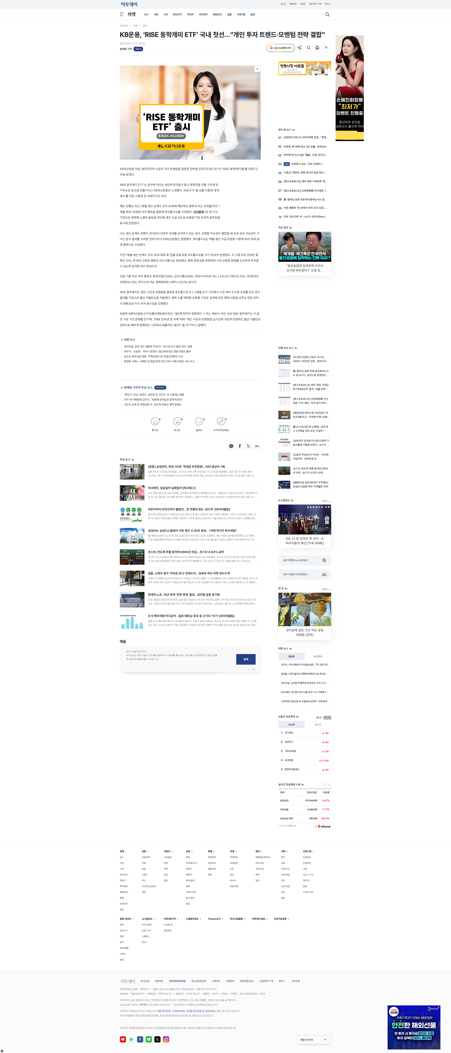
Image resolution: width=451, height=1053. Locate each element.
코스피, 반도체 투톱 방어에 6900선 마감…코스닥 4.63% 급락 (186, 552)
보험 (144, 869)
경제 (210, 851)
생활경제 (212, 869)
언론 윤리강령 (164, 1011)
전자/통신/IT (191, 863)
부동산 (167, 851)
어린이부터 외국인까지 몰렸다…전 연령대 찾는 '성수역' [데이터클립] (189, 509)
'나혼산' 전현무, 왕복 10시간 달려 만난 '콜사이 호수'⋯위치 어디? (317, 172)
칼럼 (305, 886)
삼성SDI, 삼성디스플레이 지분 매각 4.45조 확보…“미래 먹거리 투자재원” (192, 530)
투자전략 (203, 14)
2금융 (144, 874)
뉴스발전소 (147, 918)
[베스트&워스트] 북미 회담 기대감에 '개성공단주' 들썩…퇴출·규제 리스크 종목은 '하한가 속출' (311, 389)
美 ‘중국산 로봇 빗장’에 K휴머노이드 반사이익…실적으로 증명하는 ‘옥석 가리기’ (325, 199)
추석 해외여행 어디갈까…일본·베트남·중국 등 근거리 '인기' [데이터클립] (191, 616)
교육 (283, 863)
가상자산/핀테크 (149, 886)
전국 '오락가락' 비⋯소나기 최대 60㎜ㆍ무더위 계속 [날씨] (315, 216)
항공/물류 (190, 880)
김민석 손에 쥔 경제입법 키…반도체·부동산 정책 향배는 (152, 404)
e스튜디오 (168, 924)
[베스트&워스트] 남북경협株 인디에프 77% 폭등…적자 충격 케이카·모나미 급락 (325, 190)
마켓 (131, 14)
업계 (166, 863)
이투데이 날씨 (258, 918)
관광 (122, 924)
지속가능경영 (280, 918)
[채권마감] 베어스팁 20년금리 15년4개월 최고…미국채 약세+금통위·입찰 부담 (310, 417)
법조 (283, 857)
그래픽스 (146, 936)
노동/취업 (285, 874)
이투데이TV (170, 918)
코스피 (291, 724)
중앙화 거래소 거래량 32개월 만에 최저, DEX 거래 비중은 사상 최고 (159, 361)
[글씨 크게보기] (326, 48)
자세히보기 (160, 387)
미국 (232, 869)
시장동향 (168, 857)
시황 (156, 14)
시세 (165, 14)
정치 (257, 851)
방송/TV (124, 930)
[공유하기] (300, 48)
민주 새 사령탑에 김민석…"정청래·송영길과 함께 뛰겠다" (153, 399)
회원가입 (292, 4)
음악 (122, 942)
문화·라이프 (125, 918)
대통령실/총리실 (262, 857)
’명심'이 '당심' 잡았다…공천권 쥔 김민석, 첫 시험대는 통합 (154, 394)
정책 (166, 869)
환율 (229, 14)
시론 (305, 869)
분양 (166, 874)
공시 (146, 14)
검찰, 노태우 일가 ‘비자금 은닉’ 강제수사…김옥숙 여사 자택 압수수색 (189, 573)
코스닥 (318, 724)
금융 (144, 851)
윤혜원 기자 (126, 49)
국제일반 (234, 863)
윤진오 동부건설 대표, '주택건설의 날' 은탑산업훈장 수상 (153, 356)
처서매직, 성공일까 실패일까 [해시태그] (172, 488)
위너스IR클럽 (236, 918)
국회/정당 (259, 863)
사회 (283, 851)
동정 (283, 892)
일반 (253, 14)
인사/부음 (285, 886)
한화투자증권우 (292, 769)
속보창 (302, 4)
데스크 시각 (308, 874)
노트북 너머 (308, 892)
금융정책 (146, 857)
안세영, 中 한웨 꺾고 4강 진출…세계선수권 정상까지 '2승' (314, 146)
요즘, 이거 (146, 930)
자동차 (189, 869)
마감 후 (306, 880)
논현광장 (307, 863)
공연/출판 (124, 948)
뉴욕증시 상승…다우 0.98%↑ (304, 164)
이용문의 (230, 981)
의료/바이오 (191, 892)
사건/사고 (285, 869)
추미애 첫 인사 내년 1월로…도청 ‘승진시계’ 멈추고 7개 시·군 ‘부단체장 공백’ (323, 155)
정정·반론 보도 (247, 981)
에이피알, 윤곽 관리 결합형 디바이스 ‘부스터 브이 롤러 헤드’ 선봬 (158, 346)
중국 (232, 874)
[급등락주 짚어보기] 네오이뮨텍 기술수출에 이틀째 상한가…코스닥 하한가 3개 (311, 445)
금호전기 (289, 741)
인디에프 (289, 732)
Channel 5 (214, 918)
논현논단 (307, 857)
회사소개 (145, 981)
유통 (188, 886)
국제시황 (241, 14)
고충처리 (216, 981)
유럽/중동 (234, 886)
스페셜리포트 (192, 918)
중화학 (189, 874)
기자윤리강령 (178, 1011)
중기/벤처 (190, 898)
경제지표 (212, 863)
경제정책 (212, 857)
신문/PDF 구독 (315, 4)
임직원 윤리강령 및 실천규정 (200, 1011)
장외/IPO (177, 14)
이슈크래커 (147, 924)
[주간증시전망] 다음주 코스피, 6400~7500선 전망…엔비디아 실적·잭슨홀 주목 (311, 361)
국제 (232, 851)
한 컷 (144, 942)
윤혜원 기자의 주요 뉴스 (138, 387)
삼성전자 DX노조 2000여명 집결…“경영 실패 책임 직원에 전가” (317, 137)
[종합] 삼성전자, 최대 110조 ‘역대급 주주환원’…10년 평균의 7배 (186, 466)
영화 (122, 936)
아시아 (233, 880)
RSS (327, 4)
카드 (144, 880)
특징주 (190, 14)
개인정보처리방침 (177, 981)
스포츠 (123, 954)
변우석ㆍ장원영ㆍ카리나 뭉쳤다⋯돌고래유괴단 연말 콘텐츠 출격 (157, 351)
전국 (283, 880)
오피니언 (307, 851)
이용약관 (159, 981)
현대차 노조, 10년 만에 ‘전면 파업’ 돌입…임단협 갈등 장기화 (184, 594)
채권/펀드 (217, 14)
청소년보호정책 (198, 981)
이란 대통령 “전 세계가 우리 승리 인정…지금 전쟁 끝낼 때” (314, 207)
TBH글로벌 (290, 751)
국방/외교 (259, 869)
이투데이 (124, 25)
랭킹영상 (168, 930)
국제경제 (234, 857)
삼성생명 (289, 760)
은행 (144, 863)
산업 (188, 851)
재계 (188, 857)
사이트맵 (295, 981)
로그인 (283, 4)
